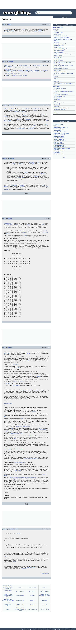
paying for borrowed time (60, 72)
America (56, 90)
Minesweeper (32, 591)
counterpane (7, 69)
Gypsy (8, 609)
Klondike (6, 31)
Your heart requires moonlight (61, 37)
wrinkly (10, 218)
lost (43, 185)
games (41, 29)
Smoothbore (57, 59)
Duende (56, 76)
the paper (27, 353)
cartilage (35, 125)
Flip (31, 390)
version (19, 68)
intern (38, 162)
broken (34, 411)
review (55, 131)
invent (14, 75)
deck (46, 65)
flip (37, 390)
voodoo (28, 119)
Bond (12, 109)
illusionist (11, 158)
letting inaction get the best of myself (21, 479)
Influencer (56, 80)
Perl (19, 73)
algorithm (27, 65)
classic (8, 226)
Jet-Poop (62, 137)
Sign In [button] (64, 17)
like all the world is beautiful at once (63, 62)
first (19, 70)
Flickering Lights (45, 609)
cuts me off (8, 383)
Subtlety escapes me (19, 462)
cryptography (25, 71)
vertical (8, 233)
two (34, 65)
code (9, 68)
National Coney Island (8, 605)
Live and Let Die (35, 109)
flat (39, 428)
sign (15, 438)
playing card (9, 224)
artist (39, 175)
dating (18, 177)
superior (42, 179)
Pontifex (45, 587)
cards (12, 30)
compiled (15, 68)
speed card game (32, 609)
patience (32, 595)
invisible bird (24, 568)
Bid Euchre (32, 605)
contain (41, 71)
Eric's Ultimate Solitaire (8, 591)
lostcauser (61, 126)
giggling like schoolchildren (15, 433)
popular (40, 30)
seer (5, 416)
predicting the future (14, 110)
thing (4, 24)
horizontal (45, 232)
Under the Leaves (58, 32)
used (21, 70)
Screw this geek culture (59, 103)
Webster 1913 (14, 529)
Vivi (12, 428)
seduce (25, 115)
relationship (14, 185)
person (4, 105)
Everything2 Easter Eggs (60, 109)
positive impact (21, 128)
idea (4, 218)
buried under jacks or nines (23, 426)
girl (23, 177)
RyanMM (10, 347)
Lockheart (11, 61)
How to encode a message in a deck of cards (20, 609)
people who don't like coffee (61, 36)
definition (5, 529)
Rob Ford (56, 113)
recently (21, 186)
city (54, 111)
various (25, 68)
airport (17, 118)
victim (18, 119)
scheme (14, 70)
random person (16, 385)
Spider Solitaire (20, 600)
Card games (7, 29)
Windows (36, 31)
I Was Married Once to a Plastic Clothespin (62, 149)
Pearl (55, 101)
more (64, 157)
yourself (24, 29)
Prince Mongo (57, 70)
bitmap (36, 176)
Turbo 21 (32, 600)
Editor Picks (56, 86)
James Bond (25, 109)
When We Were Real (59, 45)
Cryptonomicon (28, 70)
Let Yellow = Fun (20, 605)
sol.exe (13, 163)
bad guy (45, 114)
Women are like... (8, 403)
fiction (55, 126)
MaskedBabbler (13, 105)
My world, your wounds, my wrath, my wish (8, 601)
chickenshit (18, 470)
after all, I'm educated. (18, 381)
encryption (22, 65)
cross (28, 224)
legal (25, 235)
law (29, 71)
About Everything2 (58, 27)
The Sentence (57, 47)
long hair (34, 127)
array (43, 224)
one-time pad (8, 66)
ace (22, 418)
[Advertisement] (38, 4)
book (14, 71)
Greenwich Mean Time (59, 96)
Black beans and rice (59, 50)
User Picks (56, 29)
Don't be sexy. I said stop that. (61, 94)
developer (22, 185)
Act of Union (57, 104)
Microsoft (31, 162)
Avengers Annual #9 (59, 55)
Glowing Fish (63, 131)
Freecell (45, 605)
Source (5, 68)
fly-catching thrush (30, 567)
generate (37, 70)
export (7, 71)
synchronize (38, 65)
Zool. (6, 557)
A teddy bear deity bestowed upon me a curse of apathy (44, 596)
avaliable (36, 68)
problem (45, 70)
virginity (6, 116)
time (14, 188)
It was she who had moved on (31, 458)
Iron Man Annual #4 (58, 52)
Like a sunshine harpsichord (61, 68)
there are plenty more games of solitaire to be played (23, 477)
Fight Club (56, 42)
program (41, 31)
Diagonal (25, 232)
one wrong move (21, 483)
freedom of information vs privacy (62, 108)
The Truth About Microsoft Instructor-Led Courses (8, 596)
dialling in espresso (58, 60)
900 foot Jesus (57, 34)
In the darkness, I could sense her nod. (13, 449)
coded (14, 73)
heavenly (35, 110)
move (34, 390)
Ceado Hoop (57, 152)
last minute (18, 179)
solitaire (26, 172)
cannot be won (27, 375)
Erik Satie (56, 31)
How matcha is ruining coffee (61, 49)
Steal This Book (58, 98)
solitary (14, 561)
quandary (56, 78)
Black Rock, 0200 (58, 81)
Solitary (18, 533)
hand (47, 186)
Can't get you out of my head (61, 44)
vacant (45, 230)
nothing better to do (25, 390)
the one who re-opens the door (14, 460)
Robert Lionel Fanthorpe (60, 88)
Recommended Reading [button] (64, 25)
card (43, 65)
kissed (30, 435)
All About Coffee (58, 57)
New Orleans (12, 118)
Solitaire (6, 65)
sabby (9, 24)
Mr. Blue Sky (57, 64)
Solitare (6, 73)
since (32, 71)
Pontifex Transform (44, 591)
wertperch (60, 129)
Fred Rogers (57, 106)
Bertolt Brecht (57, 99)
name (15, 65)
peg (20, 230)
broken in (15, 364)
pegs (16, 224)
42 (26, 398)
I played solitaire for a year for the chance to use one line (8, 587)
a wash (39, 376)
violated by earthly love (20, 111)
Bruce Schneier (23, 75)
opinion (56, 134)
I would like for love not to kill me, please (64, 54)
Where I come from (8, 223)
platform (30, 68)
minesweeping (20, 595)
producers (30, 128)
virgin (27, 360)
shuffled (18, 368)
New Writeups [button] (65, 121)
